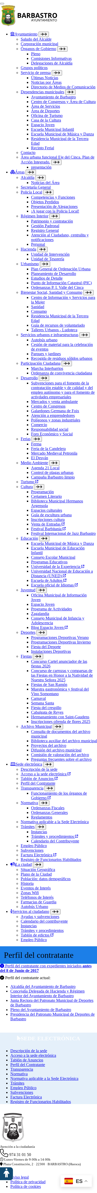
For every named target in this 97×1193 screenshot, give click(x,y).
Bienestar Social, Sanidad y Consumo (51, 292)
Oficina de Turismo (47, 115)
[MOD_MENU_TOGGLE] (44, 34)
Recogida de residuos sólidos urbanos (61, 358)
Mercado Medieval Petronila (54, 453)
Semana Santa (42, 703)
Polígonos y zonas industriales (55, 420)
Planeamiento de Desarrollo (53, 273)
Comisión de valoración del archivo (60, 754)
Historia (27, 883)
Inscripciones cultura (48, 519)
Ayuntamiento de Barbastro (53, 97)
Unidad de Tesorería (47, 259)
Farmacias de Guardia (38, 902)
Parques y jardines (46, 354)
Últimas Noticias (44, 78)
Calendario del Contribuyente (55, 841)
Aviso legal (19, 1177)
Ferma (36, 444)
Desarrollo (29, 378)
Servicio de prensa (36, 72)
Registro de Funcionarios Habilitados (51, 859)
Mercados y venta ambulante (54, 401)
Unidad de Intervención (50, 254)
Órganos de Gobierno (38, 49)
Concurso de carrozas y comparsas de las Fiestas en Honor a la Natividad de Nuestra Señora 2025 (62, 675)
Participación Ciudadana (41, 363)
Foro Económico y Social (52, 434)
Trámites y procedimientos (53, 836)
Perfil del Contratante (38, 783)
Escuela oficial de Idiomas (53, 585)
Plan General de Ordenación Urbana (61, 269)
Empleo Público (34, 845)
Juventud (28, 590)
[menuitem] (53, 101)
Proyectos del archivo (48, 745)
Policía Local (31, 192)
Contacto (28, 152)
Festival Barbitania (47, 529)
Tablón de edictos (35, 935)
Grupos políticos (34, 68)
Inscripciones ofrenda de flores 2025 (60, 721)
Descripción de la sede (39, 769)
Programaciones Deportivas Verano (60, 637)
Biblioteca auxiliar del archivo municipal (64, 741)
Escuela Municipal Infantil (52, 129)
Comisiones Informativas (51, 58)
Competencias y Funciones (53, 197)
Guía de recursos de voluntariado (58, 325)
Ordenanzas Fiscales (47, 808)
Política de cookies (25, 1186)
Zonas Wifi (30, 893)
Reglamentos (41, 817)
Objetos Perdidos (45, 202)
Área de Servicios (45, 106)
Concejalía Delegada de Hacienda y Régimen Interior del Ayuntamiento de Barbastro (47, 993)
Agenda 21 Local (45, 468)
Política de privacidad (28, 1182)
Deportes (28, 632)
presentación (41, 167)
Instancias (39, 832)
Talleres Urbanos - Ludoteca (54, 330)
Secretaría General (36, 187)
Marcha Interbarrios (47, 368)
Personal (38, 244)
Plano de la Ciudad (36, 874)
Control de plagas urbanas (52, 472)
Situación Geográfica (38, 869)
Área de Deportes (45, 111)
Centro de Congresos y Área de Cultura (63, 101)
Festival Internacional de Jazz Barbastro (63, 533)
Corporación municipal (39, 44)
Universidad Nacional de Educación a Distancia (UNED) (62, 573)
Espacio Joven (43, 125)
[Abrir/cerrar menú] (2, 3)
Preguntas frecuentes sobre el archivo (61, 759)
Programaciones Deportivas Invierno (61, 642)
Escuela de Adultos (47, 580)
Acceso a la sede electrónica (44, 774)
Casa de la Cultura (46, 120)
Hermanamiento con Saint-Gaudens (60, 717)
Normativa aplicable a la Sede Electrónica (55, 822)
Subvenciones (32, 850)
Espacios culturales (46, 510)
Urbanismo (30, 264)
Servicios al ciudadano (30, 911)
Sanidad (37, 307)
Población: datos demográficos (46, 879)
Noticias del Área (45, 182)
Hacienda (28, 249)
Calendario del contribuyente (44, 921)
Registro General (45, 230)
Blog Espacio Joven (48, 627)
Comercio (39, 425)
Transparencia (32, 788)
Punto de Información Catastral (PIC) (61, 283)
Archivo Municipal (36, 726)
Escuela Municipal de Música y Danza (62, 134)
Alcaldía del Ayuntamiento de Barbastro (43, 986)
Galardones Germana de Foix (55, 411)
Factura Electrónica (37, 855)
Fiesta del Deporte (46, 647)
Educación (29, 538)
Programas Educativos (49, 562)
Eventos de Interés (36, 888)
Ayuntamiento (26, 34)
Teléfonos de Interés (37, 897)
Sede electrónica (29, 764)
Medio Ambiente (34, 463)
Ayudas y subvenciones (40, 916)
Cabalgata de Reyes (47, 712)
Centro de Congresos (48, 406)
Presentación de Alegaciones (54, 206)
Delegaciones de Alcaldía (51, 63)
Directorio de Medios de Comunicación (63, 87)
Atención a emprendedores (53, 415)
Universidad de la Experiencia (56, 566)
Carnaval (38, 698)
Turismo (28, 482)
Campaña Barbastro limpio (53, 477)
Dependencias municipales (42, 92)
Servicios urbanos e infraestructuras (49, 335)
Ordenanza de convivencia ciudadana (61, 373)
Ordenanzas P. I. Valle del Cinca (57, 287)
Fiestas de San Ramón (49, 684)
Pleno (35, 54)
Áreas (20, 172)
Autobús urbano (44, 340)
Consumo (39, 311)
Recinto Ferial (42, 148)
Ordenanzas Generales (49, 812)
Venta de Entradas (46, 524)
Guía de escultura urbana (51, 515)
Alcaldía (27, 177)
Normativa (29, 803)
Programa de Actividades (51, 609)
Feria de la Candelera (48, 448)
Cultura (27, 486)
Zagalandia (40, 613)
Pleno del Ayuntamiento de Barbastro (40, 1009)
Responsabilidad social (49, 429)
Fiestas (26, 656)
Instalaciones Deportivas (51, 651)
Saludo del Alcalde (36, 39)
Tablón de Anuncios (38, 778)
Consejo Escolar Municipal (53, 557)
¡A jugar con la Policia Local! (55, 211)
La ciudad (24, 864)
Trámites (28, 826)
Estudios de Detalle (47, 278)
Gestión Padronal (45, 226)
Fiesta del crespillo (46, 707)
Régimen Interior (34, 216)
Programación (42, 492)
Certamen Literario (46, 496)
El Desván (39, 458)
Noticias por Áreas (46, 82)
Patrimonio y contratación (52, 221)
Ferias (26, 439)
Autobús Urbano (34, 906)
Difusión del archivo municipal (56, 750)
